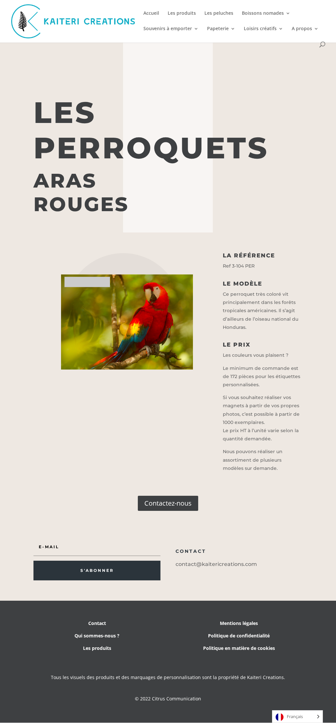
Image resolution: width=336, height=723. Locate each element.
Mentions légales (239, 623)
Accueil (151, 13)
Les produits (182, 13)
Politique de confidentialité (239, 636)
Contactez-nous (168, 503)
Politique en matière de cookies (239, 648)
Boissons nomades (263, 13)
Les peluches (218, 13)
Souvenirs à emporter (167, 28)
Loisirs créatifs (260, 28)
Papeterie (218, 28)
